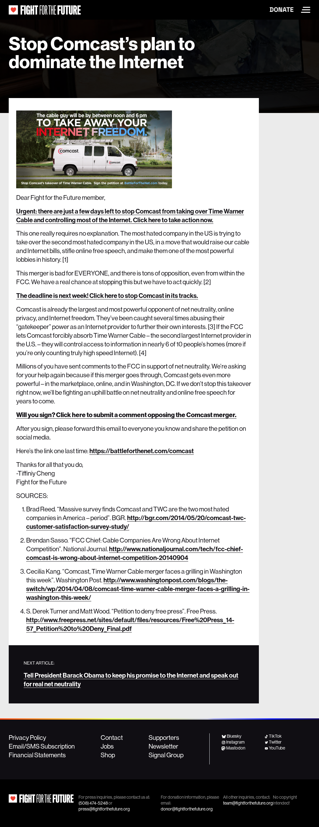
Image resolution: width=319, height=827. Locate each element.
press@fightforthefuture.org (104, 809)
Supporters (164, 737)
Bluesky (234, 736)
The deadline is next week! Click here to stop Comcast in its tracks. (107, 295)
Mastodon (235, 748)
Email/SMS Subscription (42, 746)
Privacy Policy (27, 737)
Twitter (275, 742)
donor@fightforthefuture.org (187, 809)
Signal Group (166, 755)
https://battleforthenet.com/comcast (141, 451)
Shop (108, 755)
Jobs (107, 746)
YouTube (277, 748)
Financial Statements (37, 755)
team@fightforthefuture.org (248, 803)
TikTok (275, 736)
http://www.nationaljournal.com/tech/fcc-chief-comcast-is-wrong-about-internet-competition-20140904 (134, 553)
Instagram (235, 742)
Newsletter (163, 746)
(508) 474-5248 (93, 803)
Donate (281, 10)
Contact (112, 737)
